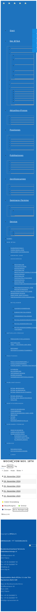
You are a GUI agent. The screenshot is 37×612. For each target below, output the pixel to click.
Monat (4, 466)
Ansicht (5, 514)
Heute (13, 470)
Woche (10, 466)
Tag (15, 466)
